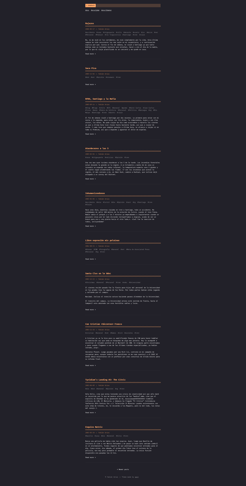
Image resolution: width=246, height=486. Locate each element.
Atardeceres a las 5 (96, 148)
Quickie (100, 77)
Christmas (90, 282)
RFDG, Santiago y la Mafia (100, 99)
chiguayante (109, 32)
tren (135, 35)
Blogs (95, 108)
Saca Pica (90, 68)
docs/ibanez (106, 10)
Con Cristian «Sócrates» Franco (103, 324)
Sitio (119, 436)
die (113, 202)
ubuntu (112, 113)
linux (88, 110)
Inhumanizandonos (95, 193)
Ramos (113, 333)
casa (99, 32)
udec (125, 282)
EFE (109, 108)
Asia (99, 202)
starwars (110, 77)
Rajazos (89, 23)
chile (119, 32)
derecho (127, 32)
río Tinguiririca (113, 35)
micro (150, 32)
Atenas (89, 249)
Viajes (89, 205)
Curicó (107, 202)
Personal (90, 35)
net (156, 32)
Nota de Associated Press (138, 249)
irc (143, 32)
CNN (96, 249)
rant (129, 202)
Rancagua (143, 110)
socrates (129, 333)
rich (121, 333)
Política (132, 110)
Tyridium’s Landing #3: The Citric (105, 379)
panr (137, 477)
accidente (90, 32)
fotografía (105, 249)
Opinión (119, 157)
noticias (109, 157)
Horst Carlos (135, 108)
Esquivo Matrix (93, 427)
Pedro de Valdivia (108, 110)
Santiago (127, 35)
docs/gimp (95, 10)
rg (150, 110)
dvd (87, 77)
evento (136, 32)
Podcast (99, 35)
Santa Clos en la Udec (98, 273)
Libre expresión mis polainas (102, 240)
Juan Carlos (149, 108)
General (116, 108)
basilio (89, 436)
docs (87, 10)
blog (88, 108)
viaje (142, 35)
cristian (90, 333)
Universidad (135, 282)
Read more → (90, 54)
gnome (125, 108)
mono (95, 110)
